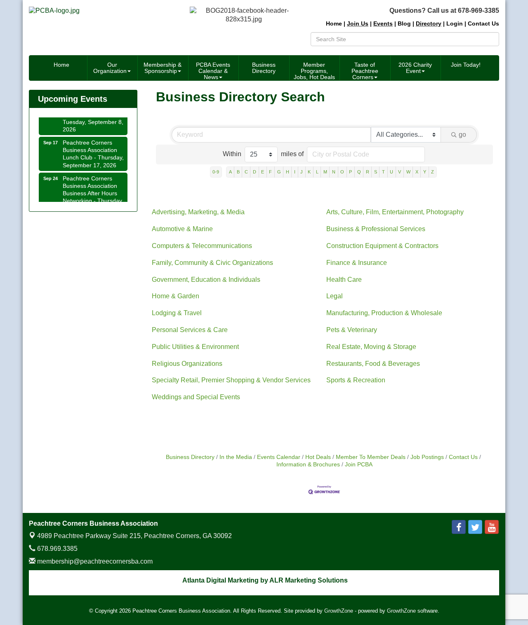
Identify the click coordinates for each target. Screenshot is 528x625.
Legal (334, 296)
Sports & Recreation (355, 380)
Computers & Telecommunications (202, 245)
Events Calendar (278, 457)
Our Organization (110, 67)
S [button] (375, 171)
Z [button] (432, 171)
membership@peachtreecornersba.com (94, 561)
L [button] (317, 171)
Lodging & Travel (177, 312)
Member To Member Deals (370, 457)
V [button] (399, 171)
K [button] (309, 171)
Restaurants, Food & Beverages (373, 363)
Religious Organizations (187, 363)
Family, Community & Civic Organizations (212, 262)
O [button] (342, 171)
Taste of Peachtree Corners (364, 70)
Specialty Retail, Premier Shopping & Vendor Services (231, 380)
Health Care (344, 279)
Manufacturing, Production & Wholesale (384, 312)
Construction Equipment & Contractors (382, 245)
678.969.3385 (56, 548)
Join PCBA (358, 464)
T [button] (383, 171)
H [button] (287, 171)
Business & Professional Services (375, 228)
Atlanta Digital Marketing (220, 580)
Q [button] (359, 171)
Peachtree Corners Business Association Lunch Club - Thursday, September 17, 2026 (93, 151)
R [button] (367, 171)
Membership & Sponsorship (163, 67)
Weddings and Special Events (196, 396)
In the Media (235, 457)
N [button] (333, 171)
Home (61, 64)
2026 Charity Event (415, 67)
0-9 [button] (215, 171)
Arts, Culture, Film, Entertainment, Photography (395, 211)
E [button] (262, 171)
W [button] (408, 171)
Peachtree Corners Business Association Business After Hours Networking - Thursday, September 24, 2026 (93, 190)
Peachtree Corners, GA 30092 (134, 535)
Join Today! (466, 64)
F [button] (270, 171)
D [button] (254, 171)
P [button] (350, 171)
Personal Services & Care (190, 329)
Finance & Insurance (356, 262)
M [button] (325, 171)
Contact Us (463, 457)
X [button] (416, 171)
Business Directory (264, 67)
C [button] (246, 171)
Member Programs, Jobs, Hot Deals (314, 70)
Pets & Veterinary (351, 329)
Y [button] (424, 171)
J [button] (301, 171)
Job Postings (427, 457)
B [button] (238, 171)
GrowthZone (338, 611)
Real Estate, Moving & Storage (371, 346)
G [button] (279, 171)
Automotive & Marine (182, 228)
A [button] (230, 171)
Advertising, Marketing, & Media (198, 211)
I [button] (294, 171)
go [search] (462, 134)
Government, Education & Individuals (206, 279)
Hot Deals (318, 457)
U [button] (391, 171)
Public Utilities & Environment (195, 346)
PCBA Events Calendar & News (213, 70)
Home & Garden (175, 296)
